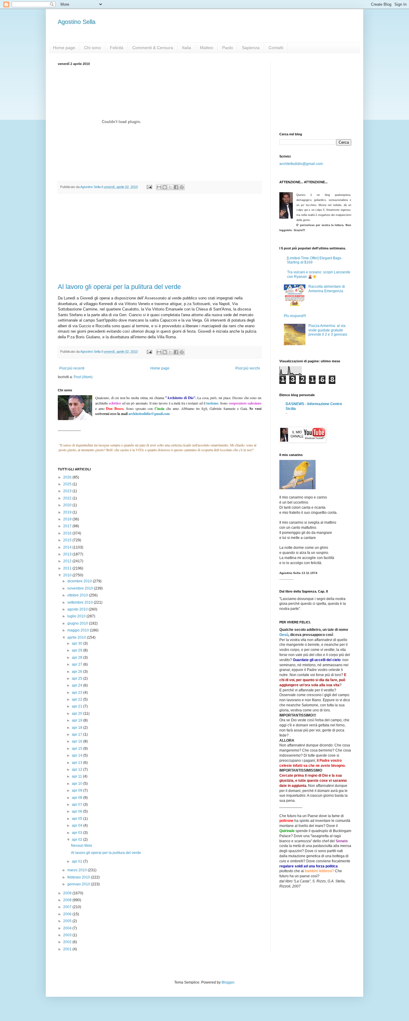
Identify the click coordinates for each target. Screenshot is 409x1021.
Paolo (227, 47)
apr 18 (77, 727)
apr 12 (77, 769)
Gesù (283, 635)
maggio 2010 (78, 630)
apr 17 (77, 734)
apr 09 (77, 790)
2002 (67, 942)
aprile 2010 (77, 637)
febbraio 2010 (79, 877)
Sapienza (251, 47)
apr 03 (77, 833)
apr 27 (77, 664)
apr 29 (77, 650)
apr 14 (77, 755)
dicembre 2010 (80, 581)
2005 (67, 921)
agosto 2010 (78, 609)
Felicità (116, 47)
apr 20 (77, 713)
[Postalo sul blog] (165, 187)
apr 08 (77, 798)
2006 (67, 914)
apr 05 (77, 819)
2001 (67, 949)
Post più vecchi (247, 368)
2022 (67, 498)
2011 (67, 568)
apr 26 (77, 671)
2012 (67, 561)
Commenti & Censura (152, 47)
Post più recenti (71, 368)
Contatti (276, 47)
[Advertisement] (160, 238)
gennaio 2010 (79, 884)
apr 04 (77, 825)
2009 (67, 893)
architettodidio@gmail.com (301, 164)
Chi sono (92, 47)
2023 (67, 491)
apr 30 (77, 643)
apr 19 (77, 720)
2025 (67, 484)
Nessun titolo (81, 845)
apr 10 (77, 783)
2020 (67, 505)
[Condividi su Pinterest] (182, 187)
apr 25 (77, 678)
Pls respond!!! (295, 316)
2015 (67, 540)
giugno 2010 (78, 623)
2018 (67, 519)
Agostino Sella (77, 22)
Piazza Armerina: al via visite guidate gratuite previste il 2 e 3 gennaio (327, 330)
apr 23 (77, 692)
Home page (64, 47)
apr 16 (77, 741)
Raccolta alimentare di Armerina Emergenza (326, 288)
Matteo (206, 47)
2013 (67, 554)
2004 (67, 928)
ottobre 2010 (78, 595)
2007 (67, 907)
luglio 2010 (77, 616)
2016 (67, 533)
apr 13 (77, 763)
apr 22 (77, 699)
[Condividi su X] (170, 187)
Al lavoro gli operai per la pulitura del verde (119, 286)
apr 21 (77, 706)
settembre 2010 (80, 602)
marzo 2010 (77, 870)
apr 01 (77, 861)
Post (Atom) (83, 377)
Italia (186, 47)
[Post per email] (149, 187)
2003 (67, 935)
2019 (67, 512)
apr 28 (77, 657)
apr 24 (77, 685)
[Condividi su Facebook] (176, 187)
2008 (67, 900)
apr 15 (77, 748)
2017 (67, 526)
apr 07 (77, 804)
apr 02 (77, 839)
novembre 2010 (80, 588)
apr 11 (77, 776)
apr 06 (77, 811)
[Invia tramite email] (159, 187)
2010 (67, 575)
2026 (67, 477)
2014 (67, 547)
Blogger (228, 982)
